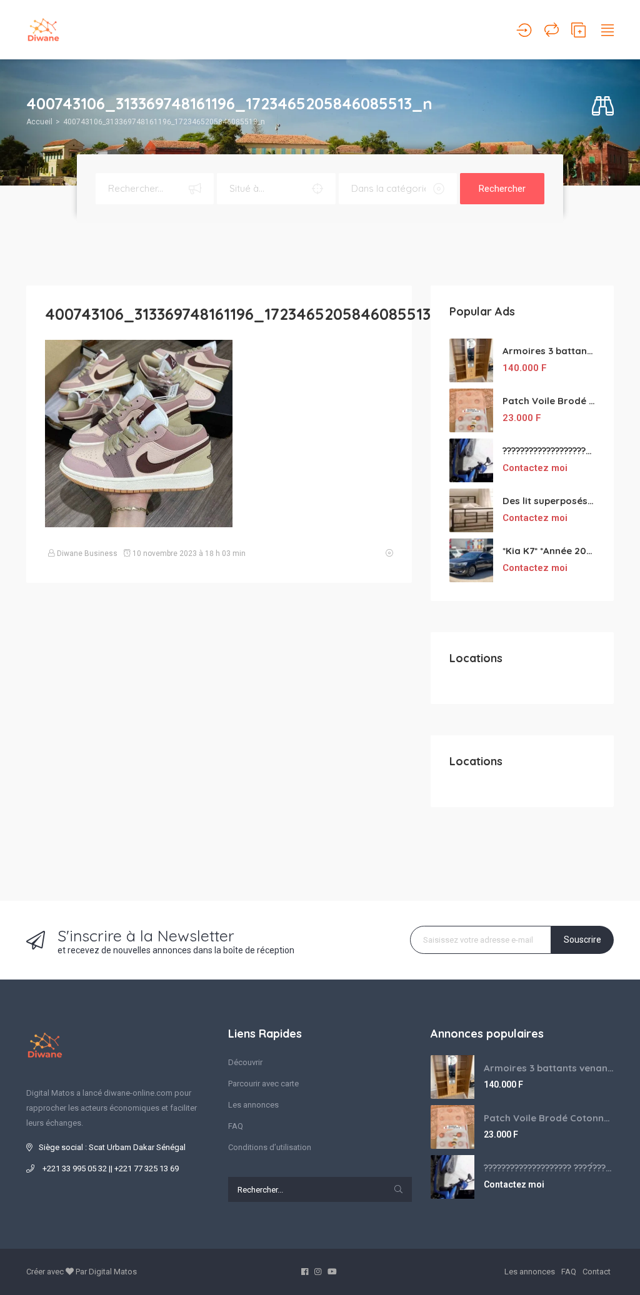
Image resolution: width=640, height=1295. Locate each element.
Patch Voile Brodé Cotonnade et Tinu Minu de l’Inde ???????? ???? (548, 401)
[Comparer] (551, 29)
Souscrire (582, 940)
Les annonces (253, 1104)
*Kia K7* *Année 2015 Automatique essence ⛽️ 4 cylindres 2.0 (548, 551)
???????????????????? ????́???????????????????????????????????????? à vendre (548, 451)
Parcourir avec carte (263, 1083)
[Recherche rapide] (603, 106)
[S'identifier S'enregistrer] (524, 29)
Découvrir (245, 1062)
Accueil (39, 121)
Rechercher (502, 188)
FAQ (235, 1126)
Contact (596, 1271)
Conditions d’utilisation (269, 1147)
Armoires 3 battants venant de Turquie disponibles (548, 351)
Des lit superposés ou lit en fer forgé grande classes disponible (548, 501)
